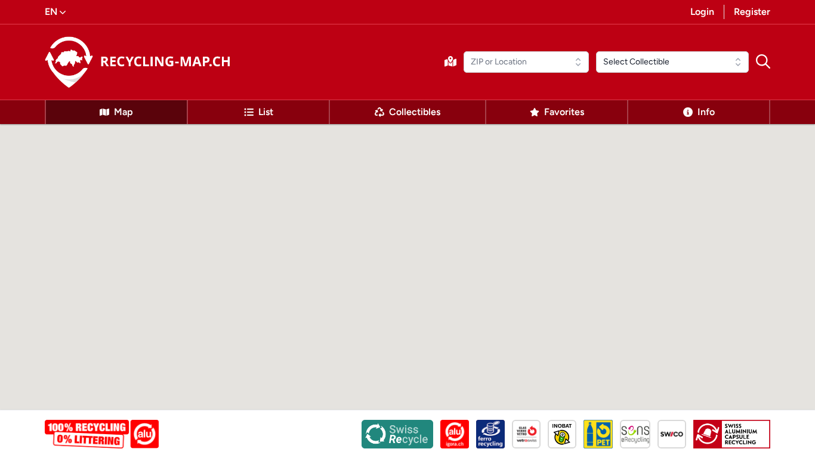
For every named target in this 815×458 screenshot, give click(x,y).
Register (752, 11)
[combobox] (526, 62)
